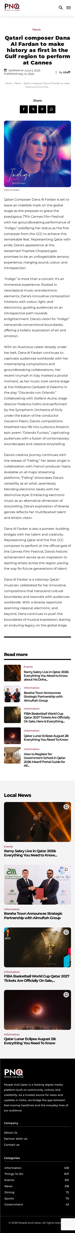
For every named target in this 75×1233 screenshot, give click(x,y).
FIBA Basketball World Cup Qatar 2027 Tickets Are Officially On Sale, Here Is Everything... (47, 717)
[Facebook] (24, 109)
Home (8, 83)
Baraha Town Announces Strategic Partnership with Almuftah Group (43, 696)
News (36, 29)
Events (28, 666)
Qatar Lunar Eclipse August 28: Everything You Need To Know (46, 738)
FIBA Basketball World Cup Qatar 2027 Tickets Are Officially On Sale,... (36, 978)
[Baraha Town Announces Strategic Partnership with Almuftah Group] (12, 694)
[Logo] (12, 8)
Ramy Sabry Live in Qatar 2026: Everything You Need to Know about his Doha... (46, 675)
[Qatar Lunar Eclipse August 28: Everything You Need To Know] (12, 735)
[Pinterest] (42, 109)
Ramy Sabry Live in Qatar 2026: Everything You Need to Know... (30, 853)
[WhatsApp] (51, 109)
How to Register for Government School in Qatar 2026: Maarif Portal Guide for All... (44, 759)
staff (66, 72)
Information (32, 687)
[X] (33, 109)
